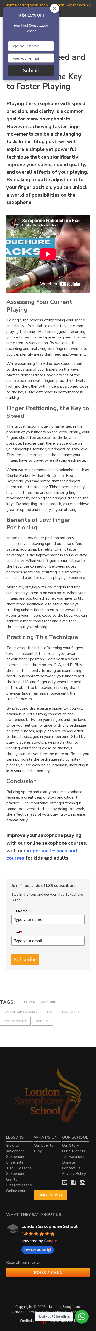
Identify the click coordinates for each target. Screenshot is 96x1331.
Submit (31, 70)
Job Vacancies (73, 1156)
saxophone (70, 1011)
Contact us (71, 1168)
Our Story (70, 1145)
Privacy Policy (74, 1173)
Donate (68, 1162)
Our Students (73, 1151)
